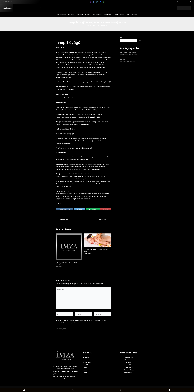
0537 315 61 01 (8, 2)
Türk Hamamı (108, 14)
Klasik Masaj (129, 367)
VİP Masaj (134, 14)
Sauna (122, 14)
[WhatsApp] (103, 2)
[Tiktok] (100, 2)
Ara (121, 37)
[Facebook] (93, 2)
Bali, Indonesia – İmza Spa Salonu (128, 52)
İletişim (72, 8)
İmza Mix (87, 14)
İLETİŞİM (58, 203)
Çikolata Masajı (61, 14)
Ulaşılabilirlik (87, 365)
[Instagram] (90, 2)
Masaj (47, 8)
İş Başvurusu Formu (182, 2)
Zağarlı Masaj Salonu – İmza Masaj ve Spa (97, 250)
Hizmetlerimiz (36, 8)
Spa (127, 14)
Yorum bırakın (91, 25)
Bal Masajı (80, 14)
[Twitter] (97, 2)
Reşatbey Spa (7, 8)
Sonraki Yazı (103, 219)
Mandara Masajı (97, 14)
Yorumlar (86, 370)
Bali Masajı (71, 14)
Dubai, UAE (122, 59)
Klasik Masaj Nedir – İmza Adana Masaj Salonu (67, 263)
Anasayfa (17, 8)
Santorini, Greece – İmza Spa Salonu (128, 54)
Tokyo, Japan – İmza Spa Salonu (127, 61)
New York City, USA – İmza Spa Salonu (129, 57)
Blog (78, 8)
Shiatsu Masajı (128, 372)
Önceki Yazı (63, 219)
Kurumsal (25, 8)
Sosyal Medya (57, 8)
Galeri (65, 8)
